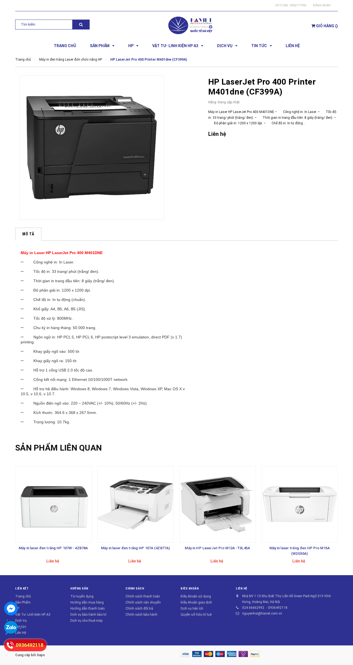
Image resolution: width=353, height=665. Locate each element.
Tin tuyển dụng (81, 596)
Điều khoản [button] (190, 588)
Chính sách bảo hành (141, 614)
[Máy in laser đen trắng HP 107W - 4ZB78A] (53, 504)
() (327, 26)
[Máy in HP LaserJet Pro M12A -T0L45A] (217, 504)
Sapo (41, 655)
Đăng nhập (322, 5)
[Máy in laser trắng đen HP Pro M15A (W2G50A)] (299, 504)
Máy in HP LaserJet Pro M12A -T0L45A (217, 548)
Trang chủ (23, 596)
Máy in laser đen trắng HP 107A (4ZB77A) (135, 548)
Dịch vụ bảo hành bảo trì (88, 614)
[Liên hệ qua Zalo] (11, 628)
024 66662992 (253, 608)
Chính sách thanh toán (142, 596)
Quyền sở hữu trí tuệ (196, 614)
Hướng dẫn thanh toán (87, 608)
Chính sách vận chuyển (143, 602)
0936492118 (277, 608)
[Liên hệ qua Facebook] (11, 608)
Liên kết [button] (21, 588)
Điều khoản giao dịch (196, 602)
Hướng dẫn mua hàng (87, 602)
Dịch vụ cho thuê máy (86, 621)
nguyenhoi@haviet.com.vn (262, 613)
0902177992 (298, 5)
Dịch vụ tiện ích (192, 608)
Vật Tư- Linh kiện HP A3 (32, 614)
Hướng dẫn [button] (79, 588)
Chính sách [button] (134, 588)
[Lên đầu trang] (343, 651)
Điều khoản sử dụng (196, 596)
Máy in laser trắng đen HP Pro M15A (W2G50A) (299, 551)
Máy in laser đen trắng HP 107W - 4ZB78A (53, 548)
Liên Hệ (20, 633)
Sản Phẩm (23, 602)
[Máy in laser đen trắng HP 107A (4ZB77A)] (135, 504)
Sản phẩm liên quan (58, 448)
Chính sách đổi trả (139, 608)
